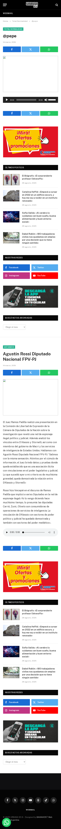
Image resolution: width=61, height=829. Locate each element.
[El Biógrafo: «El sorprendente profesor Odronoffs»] (11, 179)
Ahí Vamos (9, 347)
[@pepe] (30, 74)
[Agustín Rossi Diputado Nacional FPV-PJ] (30, 397)
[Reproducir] (6, 99)
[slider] (52, 99)
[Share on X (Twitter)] (31, 49)
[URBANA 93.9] (32, 5)
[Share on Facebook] (12, 49)
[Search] (56, 4)
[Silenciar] (45, 99)
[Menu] (5, 4)
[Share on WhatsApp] (49, 49)
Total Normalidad (13, 29)
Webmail (8, 13)
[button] (6, 822)
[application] (30, 100)
